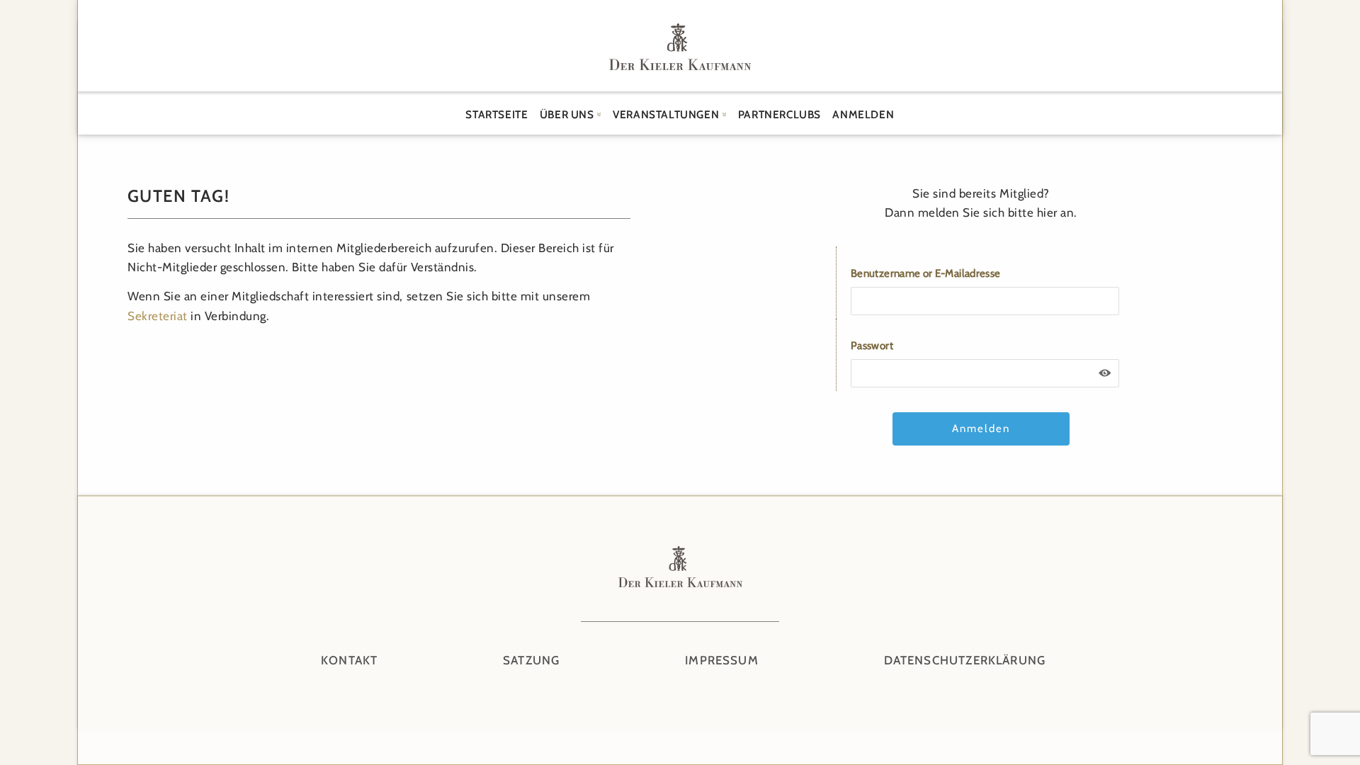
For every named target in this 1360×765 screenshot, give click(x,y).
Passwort (872, 345)
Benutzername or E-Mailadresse (925, 273)
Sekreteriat (158, 316)
